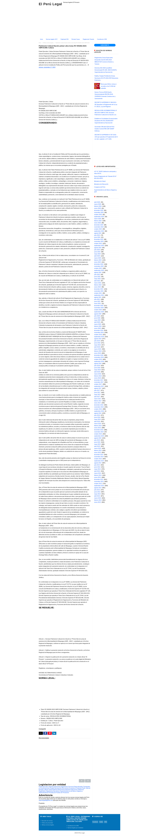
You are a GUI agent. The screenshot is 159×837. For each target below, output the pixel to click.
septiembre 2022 (99, 270)
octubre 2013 (98, 483)
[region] (79, 21)
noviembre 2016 (99, 407)
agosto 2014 (97, 463)
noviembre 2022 (99, 266)
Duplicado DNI (64, 39)
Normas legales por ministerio (75, 827)
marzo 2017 (97, 398)
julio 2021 (97, 299)
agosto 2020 (97, 314)
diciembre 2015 (98, 429)
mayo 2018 (97, 369)
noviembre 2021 (99, 291)
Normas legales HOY (52, 39)
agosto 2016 (97, 413)
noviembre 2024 (99, 227)
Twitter (101, 822)
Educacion (74, 789)
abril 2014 (97, 471)
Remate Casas (76, 39)
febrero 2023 (98, 260)
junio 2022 (97, 276)
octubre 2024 (98, 229)
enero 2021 (97, 303)
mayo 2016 (97, 419)
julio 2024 (97, 235)
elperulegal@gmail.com (46, 800)
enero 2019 (97, 353)
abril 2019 (97, 347)
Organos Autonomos (54, 786)
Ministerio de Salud (100, 181)
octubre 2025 (98, 214)
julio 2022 (97, 274)
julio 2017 (97, 390)
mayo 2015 (97, 444)
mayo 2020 (97, 320)
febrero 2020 (98, 326)
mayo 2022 (97, 278)
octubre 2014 (98, 458)
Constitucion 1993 (102, 39)
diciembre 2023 (98, 239)
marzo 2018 (97, 374)
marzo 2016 (97, 423)
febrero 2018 (98, 376)
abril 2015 (97, 446)
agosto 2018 (97, 363)
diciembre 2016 (98, 405)
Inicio (41, 39)
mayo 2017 (97, 394)
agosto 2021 (97, 297)
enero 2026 (97, 208)
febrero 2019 (98, 351)
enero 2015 (97, 452)
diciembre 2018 (98, 355)
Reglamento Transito (88, 39)
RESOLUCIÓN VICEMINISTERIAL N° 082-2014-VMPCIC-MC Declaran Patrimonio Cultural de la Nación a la (106, 112)
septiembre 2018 (99, 361)
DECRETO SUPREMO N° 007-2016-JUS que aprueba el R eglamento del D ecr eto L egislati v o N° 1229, (106, 137)
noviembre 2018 (99, 357)
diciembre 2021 (98, 289)
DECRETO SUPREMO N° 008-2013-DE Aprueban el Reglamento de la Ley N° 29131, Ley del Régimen (106, 104)
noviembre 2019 (99, 332)
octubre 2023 (98, 243)
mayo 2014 (97, 469)
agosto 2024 (97, 233)
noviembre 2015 (99, 432)
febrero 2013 (98, 500)
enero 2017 (97, 403)
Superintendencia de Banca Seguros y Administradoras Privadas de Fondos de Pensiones (61, 791)
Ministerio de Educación (101, 184)
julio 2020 (97, 316)
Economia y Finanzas (75, 788)
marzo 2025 (97, 218)
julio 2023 (97, 249)
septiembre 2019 (99, 336)
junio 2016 (97, 417)
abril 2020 (97, 322)
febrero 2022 (98, 285)
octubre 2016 (98, 409)
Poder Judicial (86, 788)
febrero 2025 (98, 220)
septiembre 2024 (99, 231)
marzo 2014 (97, 473)
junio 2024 (97, 237)
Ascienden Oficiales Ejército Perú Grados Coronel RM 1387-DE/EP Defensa (104, 129)
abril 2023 (97, 256)
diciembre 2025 (98, 210)
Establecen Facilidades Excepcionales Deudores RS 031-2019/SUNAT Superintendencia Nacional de (106, 121)
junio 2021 (97, 301)
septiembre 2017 (99, 386)
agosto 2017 (97, 388)
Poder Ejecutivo (43, 786)
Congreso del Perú (99, 187)
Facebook (95, 822)
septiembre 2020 (99, 311)
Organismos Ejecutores (53, 791)
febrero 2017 (98, 400)
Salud (50, 789)
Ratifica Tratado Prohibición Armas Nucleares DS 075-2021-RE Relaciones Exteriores (106, 78)
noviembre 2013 (99, 481)
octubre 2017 (98, 384)
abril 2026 (97, 202)
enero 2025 (97, 223)
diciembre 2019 (98, 330)
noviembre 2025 (99, 212)
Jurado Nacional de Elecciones (59, 788)
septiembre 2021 (99, 295)
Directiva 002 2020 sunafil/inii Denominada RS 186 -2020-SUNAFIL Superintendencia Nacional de (106, 70)
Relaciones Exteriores (64, 789)
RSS (105, 822)
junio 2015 (97, 442)
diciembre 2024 (98, 225)
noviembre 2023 (99, 241)
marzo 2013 (97, 498)
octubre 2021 (98, 293)
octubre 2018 (98, 359)
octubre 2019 (98, 334)
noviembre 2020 (99, 307)
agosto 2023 (97, 247)
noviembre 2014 (99, 456)
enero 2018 (97, 378)
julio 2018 (97, 365)
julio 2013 (97, 489)
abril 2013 (97, 496)
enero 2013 (97, 502)
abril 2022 (97, 280)
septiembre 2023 (99, 245)
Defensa (54, 789)
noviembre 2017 (99, 382)
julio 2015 (97, 440)
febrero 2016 (98, 425)
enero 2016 (97, 427)
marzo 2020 (97, 324)
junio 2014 (97, 467)
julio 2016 (97, 415)
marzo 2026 (97, 204)
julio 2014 (97, 465)
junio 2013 (97, 492)
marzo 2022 (97, 283)
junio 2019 (97, 343)
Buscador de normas (47, 820)
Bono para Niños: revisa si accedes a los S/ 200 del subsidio (108, 86)
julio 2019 (97, 340)
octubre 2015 (98, 434)
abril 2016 (97, 421)
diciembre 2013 (98, 479)
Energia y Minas (43, 789)
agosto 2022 (97, 272)
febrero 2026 (98, 206)
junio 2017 (97, 392)
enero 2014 (97, 477)
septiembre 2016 (99, 411)
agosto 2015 (97, 438)
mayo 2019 (97, 345)
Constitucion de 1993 (73, 825)
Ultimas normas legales (48, 824)
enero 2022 (97, 287)
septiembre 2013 (99, 485)
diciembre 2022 (98, 264)
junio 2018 (97, 367)
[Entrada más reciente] (82, 780)
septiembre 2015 (99, 436)
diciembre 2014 (98, 454)
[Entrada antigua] (88, 780)
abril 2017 (97, 396)
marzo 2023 (97, 258)
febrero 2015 (98, 450)
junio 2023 (97, 251)
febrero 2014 (98, 475)
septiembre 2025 (99, 216)
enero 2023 (97, 262)
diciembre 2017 (98, 380)
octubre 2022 (98, 268)
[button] (41, 733)
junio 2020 (97, 318)
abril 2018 (97, 372)
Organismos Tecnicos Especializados (72, 786)
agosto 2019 (97, 338)
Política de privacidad (47, 822)
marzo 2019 (97, 349)
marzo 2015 (97, 448)
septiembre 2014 (99, 461)
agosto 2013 (97, 487)
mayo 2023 (97, 254)
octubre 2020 (98, 309)
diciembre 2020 (98, 305)
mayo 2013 (97, 494)
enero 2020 (97, 328)
